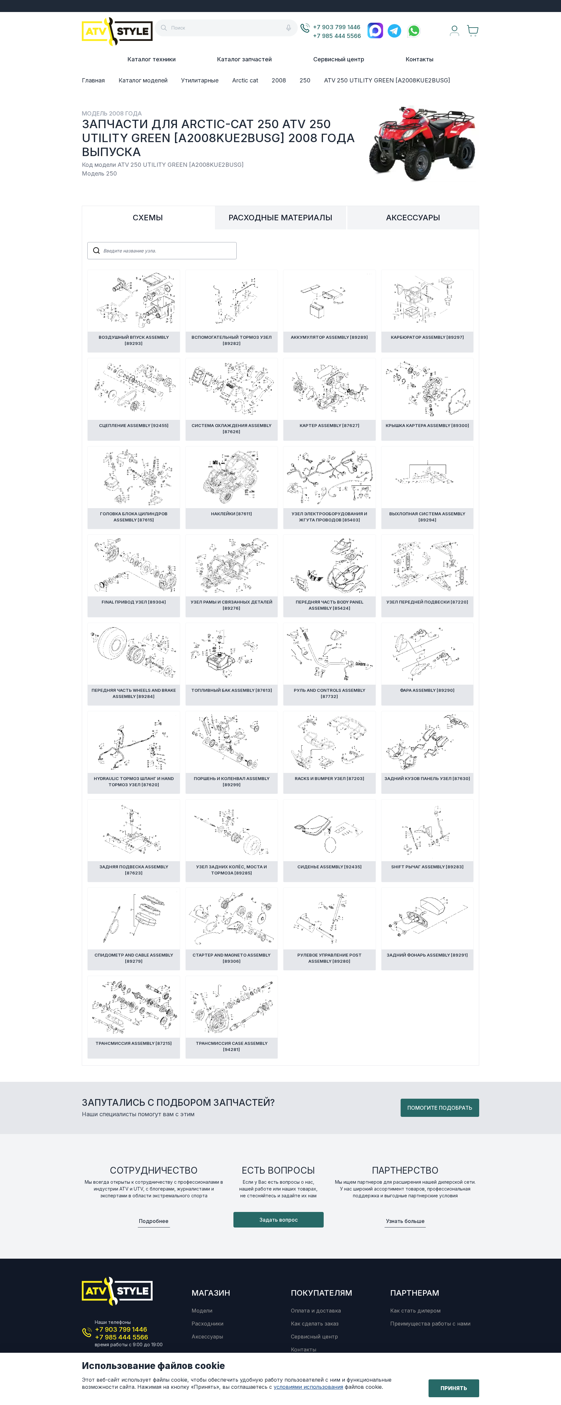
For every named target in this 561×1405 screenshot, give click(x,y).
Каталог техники (152, 59)
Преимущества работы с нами (430, 1323)
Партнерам (414, 1293)
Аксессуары (207, 1336)
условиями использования (308, 1387)
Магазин (211, 1293)
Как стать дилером (415, 1310)
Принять (454, 1388)
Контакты (419, 59)
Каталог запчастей (244, 59)
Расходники (207, 1323)
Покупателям (321, 1293)
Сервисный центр (338, 59)
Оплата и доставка (316, 1310)
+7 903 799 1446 (336, 27)
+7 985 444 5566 (337, 35)
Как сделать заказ (315, 1323)
